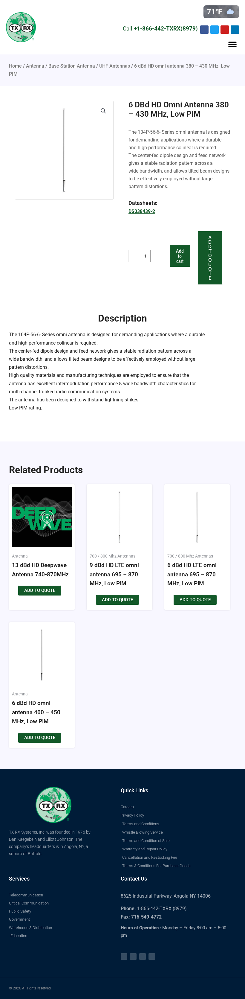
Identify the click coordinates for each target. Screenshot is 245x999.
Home (15, 66)
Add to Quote (210, 257)
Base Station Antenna (71, 66)
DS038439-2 (141, 211)
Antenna (35, 66)
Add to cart (180, 255)
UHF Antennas (114, 66)
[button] (232, 44)
